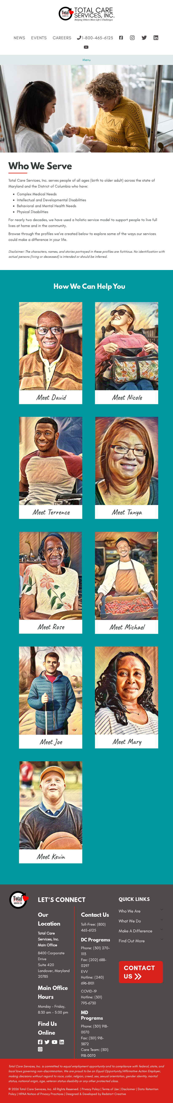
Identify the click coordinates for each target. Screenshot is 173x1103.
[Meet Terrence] (50, 460)
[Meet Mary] (126, 690)
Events (39, 37)
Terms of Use (110, 1089)
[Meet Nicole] (126, 345)
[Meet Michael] (126, 575)
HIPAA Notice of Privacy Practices (41, 1094)
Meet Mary (126, 741)
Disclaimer (128, 1089)
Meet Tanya (127, 512)
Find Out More (132, 940)
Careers (62, 37)
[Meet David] (50, 345)
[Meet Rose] (50, 575)
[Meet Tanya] (126, 460)
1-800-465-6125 (97, 37)
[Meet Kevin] (50, 805)
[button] (162, 909)
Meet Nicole (127, 397)
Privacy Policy (91, 1089)
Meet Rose (50, 627)
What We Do (130, 920)
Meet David (50, 397)
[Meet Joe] (50, 690)
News (19, 37)
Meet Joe (50, 742)
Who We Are (130, 911)
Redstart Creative (114, 1094)
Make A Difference (135, 930)
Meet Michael (126, 627)
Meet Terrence (50, 512)
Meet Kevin (50, 856)
